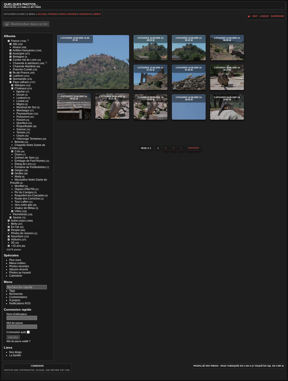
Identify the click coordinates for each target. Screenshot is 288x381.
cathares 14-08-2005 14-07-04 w (150, 77)
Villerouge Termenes (29, 138)
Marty (18, 176)
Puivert (20, 119)
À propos (14, 300)
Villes (18, 211)
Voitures (16, 239)
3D (13, 242)
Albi (15, 44)
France (53, 14)
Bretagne (18, 56)
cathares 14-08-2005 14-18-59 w (189, 107)
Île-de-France (21, 72)
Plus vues (15, 260)
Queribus (22, 123)
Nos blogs (15, 352)
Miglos (20, 104)
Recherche (16, 294)
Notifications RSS (20, 303)
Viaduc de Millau (25, 208)
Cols (17, 151)
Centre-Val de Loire (25, 59)
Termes (20, 132)
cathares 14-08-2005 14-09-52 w (74, 106)
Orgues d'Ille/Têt (24, 189)
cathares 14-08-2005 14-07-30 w (189, 77)
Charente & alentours (26, 63)
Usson (20, 135)
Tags (12, 290)
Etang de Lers (23, 164)
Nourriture (17, 236)
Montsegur (22, 110)
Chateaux (84, 14)
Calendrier (15, 275)
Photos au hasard (20, 272)
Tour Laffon (21, 201)
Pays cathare (68, 14)
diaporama (277, 16)
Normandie (20, 79)
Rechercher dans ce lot (29, 24)
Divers (18, 154)
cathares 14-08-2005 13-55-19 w (189, 47)
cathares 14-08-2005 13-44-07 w (93, 62)
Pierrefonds (20, 214)
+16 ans (16, 245)
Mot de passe (15, 323)
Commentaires (18, 297)
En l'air (15, 227)
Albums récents (18, 269)
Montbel (20, 186)
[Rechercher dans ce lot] (249, 16)
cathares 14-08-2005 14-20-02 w (227, 107)
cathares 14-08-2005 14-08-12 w (227, 77)
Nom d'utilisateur (17, 314)
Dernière (193, 148)
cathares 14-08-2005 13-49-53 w (150, 47)
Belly (14, 223)
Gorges (19, 170)
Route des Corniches (27, 198)
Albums (10, 36)
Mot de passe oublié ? (18, 341)
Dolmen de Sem (24, 157)
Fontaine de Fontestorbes (30, 167)
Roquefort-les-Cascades (30, 195)
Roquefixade (24, 126)
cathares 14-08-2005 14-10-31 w (150, 107)
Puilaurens (23, 116)
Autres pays (18, 220)
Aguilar (20, 91)
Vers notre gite (23, 204)
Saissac (21, 129)
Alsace (17, 47)
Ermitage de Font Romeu (30, 160)
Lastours (21, 97)
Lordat (96, 14)
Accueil (42, 14)
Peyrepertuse (24, 113)
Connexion (37, 366)
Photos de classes (22, 233)
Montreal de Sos (26, 107)
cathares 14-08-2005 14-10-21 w (112, 106)
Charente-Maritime (24, 66)
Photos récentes (19, 266)
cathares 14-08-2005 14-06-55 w (227, 47)
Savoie (17, 217)
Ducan (20, 94)
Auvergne (19, 53)
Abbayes (19, 85)
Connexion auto (17, 332)
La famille (15, 355)
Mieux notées (17, 263)
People (15, 230)
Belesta (19, 141)
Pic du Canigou (24, 192)
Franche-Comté (22, 69)
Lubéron (18, 75)
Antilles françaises (24, 50)
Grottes (19, 173)
